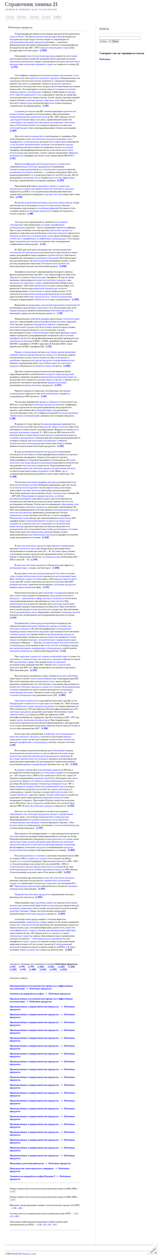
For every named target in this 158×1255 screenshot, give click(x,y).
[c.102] (61, 966)
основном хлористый (44, 365)
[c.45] (49, 346)
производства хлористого (44, 354)
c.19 (11, 1216)
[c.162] (45, 537)
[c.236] (44, 728)
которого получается (54, 598)
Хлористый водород (56, 794)
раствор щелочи (55, 601)
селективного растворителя (23, 122)
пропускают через (19, 841)
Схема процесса (36, 291)
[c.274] (57, 385)
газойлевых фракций (48, 208)
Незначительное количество (56, 263)
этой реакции (57, 750)
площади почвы (52, 556)
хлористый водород (53, 781)
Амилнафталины (23, 919)
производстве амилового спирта (26, 282)
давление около (42, 778)
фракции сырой (68, 332)
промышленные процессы (61, 634)
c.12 (12, 1191)
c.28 (39, 1224)
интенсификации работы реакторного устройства (44, 163)
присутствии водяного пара (55, 47)
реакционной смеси (19, 529)
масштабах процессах (61, 230)
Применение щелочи (25, 886)
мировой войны (40, 202)
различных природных (21, 908)
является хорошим (56, 662)
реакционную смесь (27, 612)
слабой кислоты (42, 299)
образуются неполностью (33, 844)
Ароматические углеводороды (25, 443)
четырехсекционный (20, 169)
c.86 (19, 1208)
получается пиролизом (49, 205)
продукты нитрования (42, 462)
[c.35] (46, 105)
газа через (15, 836)
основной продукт (40, 332)
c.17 (76, 1213)
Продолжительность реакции (48, 866)
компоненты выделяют (38, 631)
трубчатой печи (55, 255)
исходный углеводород (39, 819)
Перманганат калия (19, 518)
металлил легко (34, 576)
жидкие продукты (18, 310)
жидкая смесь (25, 775)
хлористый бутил (18, 794)
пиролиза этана (52, 100)
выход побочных (33, 385)
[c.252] (43, 50)
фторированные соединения (61, 844)
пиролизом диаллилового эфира (25, 61)
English (57, 16)
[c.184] (13, 130)
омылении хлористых (45, 902)
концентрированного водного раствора (45, 520)
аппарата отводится (26, 786)
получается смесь (27, 548)
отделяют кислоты (31, 490)
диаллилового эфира (32, 598)
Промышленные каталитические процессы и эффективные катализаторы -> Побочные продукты (41, 987)
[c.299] (60, 180)
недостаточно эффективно (61, 177)
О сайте (46, 16)
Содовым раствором (25, 111)
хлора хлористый (18, 576)
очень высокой (34, 573)
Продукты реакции (39, 260)
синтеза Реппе (17, 36)
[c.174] (13, 617)
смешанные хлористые (21, 935)
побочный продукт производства (49, 938)
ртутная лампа (48, 772)
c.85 (15, 1208)
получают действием (67, 675)
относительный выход (65, 825)
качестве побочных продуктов (39, 468)
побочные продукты (57, 233)
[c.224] (38, 897)
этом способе (51, 645)
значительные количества (62, 739)
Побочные (104, 59)
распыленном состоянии (65, 529)
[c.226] (68, 949)
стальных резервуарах (21, 695)
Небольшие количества (28, 125)
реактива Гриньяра (19, 911)
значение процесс (35, 100)
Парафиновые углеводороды (29, 623)
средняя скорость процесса (50, 379)
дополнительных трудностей (24, 327)
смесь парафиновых (26, 238)
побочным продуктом (40, 211)
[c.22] (60, 313)
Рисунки (22, 16)
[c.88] (30, 213)
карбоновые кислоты (64, 468)
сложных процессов (20, 634)
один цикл (44, 703)
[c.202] (71, 850)
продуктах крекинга (61, 83)
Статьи (10, 16)
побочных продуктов (44, 404)
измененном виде (64, 435)
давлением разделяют (36, 789)
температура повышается (51, 783)
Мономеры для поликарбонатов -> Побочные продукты (40, 1163)
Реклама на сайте (28, 1254)
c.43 (44, 1224)
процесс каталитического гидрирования (50, 639)
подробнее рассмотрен (27, 241)
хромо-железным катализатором (33, 720)
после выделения (60, 819)
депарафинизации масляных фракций (57, 321)
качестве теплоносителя (23, 924)
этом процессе (62, 357)
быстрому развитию (20, 650)
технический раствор (45, 678)
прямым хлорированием (35, 764)
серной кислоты (41, 285)
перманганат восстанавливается (39, 523)
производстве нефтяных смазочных (57, 122)
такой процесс (47, 435)
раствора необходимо (64, 603)
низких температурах (56, 493)
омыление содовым (53, 592)
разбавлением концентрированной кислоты (43, 294)
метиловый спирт (18, 567)
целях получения (64, 147)
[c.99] (22, 966)
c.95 (54, 1224)
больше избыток (18, 825)
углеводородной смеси (63, 509)
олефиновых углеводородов (52, 238)
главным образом (18, 354)
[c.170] (34, 559)
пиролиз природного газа (28, 94)
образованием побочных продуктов (28, 42)
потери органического (41, 609)
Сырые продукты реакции (41, 706)
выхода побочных (29, 166)
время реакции (30, 783)
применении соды (19, 603)
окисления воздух (37, 534)
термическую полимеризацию (25, 415)
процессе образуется (49, 401)
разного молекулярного (42, 487)
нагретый (64, 518)
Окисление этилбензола (26, 700)
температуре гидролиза (45, 883)
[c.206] (67, 365)
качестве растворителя (38, 357)
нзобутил (58, 792)
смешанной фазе (43, 410)
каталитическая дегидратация (47, 36)
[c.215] (74, 764)
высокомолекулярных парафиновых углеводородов (35, 648)
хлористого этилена (51, 686)
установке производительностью (48, 869)
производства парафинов (56, 637)
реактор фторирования (39, 841)
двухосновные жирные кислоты (54, 501)
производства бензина (21, 341)
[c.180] (32, 969)
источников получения (64, 89)
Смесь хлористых (32, 941)
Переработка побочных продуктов (32, 894)
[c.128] (13, 476)
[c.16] (43, 244)
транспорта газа (45, 307)
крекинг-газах (72, 75)
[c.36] (44, 396)
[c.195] (53, 969)
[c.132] (13, 969)
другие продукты (43, 360)
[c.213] (67, 872)
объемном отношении (47, 258)
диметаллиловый (27, 587)
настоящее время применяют (61, 352)
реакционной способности (55, 573)
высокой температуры (21, 103)
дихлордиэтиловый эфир (22, 119)
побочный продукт (19, 128)
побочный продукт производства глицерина (48, 756)
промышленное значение (37, 144)
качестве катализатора (21, 512)
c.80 (16, 1216)
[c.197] (39, 828)
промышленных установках (32, 855)
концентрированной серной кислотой (28, 116)
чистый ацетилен (30, 252)
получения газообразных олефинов (49, 440)
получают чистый (52, 194)
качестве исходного (39, 758)
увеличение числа (31, 177)
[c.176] (43, 969)
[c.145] (70, 805)
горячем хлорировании (62, 545)
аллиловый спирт (59, 656)
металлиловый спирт (66, 576)
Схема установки (37, 930)
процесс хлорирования (61, 814)
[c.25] (13, 158)
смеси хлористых (35, 803)
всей (37, 509)
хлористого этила (36, 858)
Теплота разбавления (61, 296)
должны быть (37, 136)
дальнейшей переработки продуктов (40, 451)
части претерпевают (68, 413)
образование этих (70, 504)
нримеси (60, 227)
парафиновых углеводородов (32, 742)
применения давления (42, 532)
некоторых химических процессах (43, 626)
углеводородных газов (42, 235)
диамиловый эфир (31, 905)
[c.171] (46, 587)
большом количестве (52, 75)
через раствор (29, 465)
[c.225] (75, 299)
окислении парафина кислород (42, 482)
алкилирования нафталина (63, 930)
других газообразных (30, 92)
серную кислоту (42, 296)
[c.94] (13, 966)
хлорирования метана (64, 360)
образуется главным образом (24, 277)
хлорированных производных (25, 822)
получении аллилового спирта (39, 64)
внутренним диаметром (51, 769)
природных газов (37, 305)
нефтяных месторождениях (59, 733)
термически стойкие (37, 922)
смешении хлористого (25, 579)
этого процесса (54, 933)
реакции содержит (30, 432)
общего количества (29, 949)
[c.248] (63, 266)
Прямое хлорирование (26, 352)
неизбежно (15, 360)
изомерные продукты (35, 847)
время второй (24, 202)
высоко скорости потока (56, 426)
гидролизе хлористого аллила (34, 656)
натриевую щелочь (70, 612)
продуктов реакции (57, 382)
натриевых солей (45, 471)
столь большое (17, 144)
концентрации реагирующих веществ (57, 377)
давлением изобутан (53, 797)
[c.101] (60, 446)
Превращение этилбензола (23, 703)
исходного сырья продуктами (59, 374)
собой (13, 238)
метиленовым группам (26, 484)
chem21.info (16, 1254)
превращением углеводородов (54, 817)
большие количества (20, 235)
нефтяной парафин (40, 318)
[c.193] (19, 197)
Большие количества (53, 642)
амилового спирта (47, 186)
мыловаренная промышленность (26, 753)
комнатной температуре (45, 288)
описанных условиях (20, 659)
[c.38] (13, 418)
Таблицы (34, 16)
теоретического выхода (21, 866)
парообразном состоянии (59, 839)
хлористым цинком (32, 188)
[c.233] (56, 567)
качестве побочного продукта (45, 78)
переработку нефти (44, 324)
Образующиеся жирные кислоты (37, 496)
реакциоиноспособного (21, 172)
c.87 (49, 1224)
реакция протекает (19, 584)
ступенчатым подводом (54, 169)
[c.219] (41, 888)
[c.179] (14, 67)
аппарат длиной (24, 769)
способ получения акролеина (41, 56)
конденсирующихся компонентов (63, 305)
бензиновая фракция (51, 424)
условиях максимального (22, 437)
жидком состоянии (31, 781)
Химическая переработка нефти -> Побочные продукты (40, 993)
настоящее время (58, 141)
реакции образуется (57, 861)
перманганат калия (19, 515)
